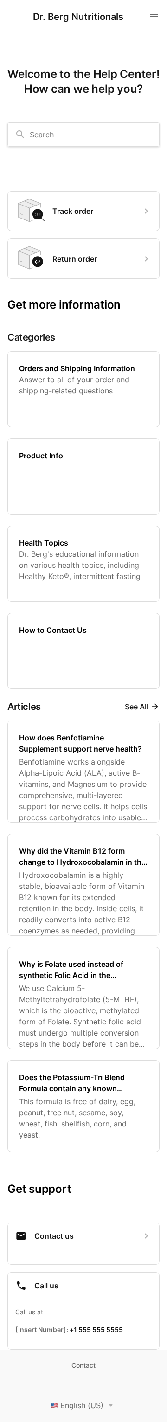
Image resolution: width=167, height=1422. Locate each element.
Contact (83, 1365)
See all (136, 706)
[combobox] (83, 134)
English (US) (81, 1405)
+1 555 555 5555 (96, 1329)
